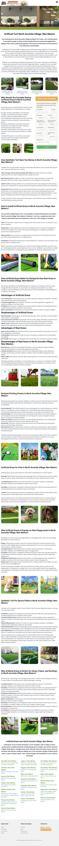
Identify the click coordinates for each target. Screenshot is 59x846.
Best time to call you (51, 133)
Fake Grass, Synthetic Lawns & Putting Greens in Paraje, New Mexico (9, 803)
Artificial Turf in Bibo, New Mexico (29, 776)
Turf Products (4, 831)
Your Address (40, 109)
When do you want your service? (52, 121)
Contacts (23, 827)
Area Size (50, 115)
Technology (3, 829)
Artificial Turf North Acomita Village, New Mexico (7, 93)
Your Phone (39, 133)
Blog (22, 829)
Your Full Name (40, 127)
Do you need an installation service (41, 121)
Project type (39, 115)
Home (2, 827)
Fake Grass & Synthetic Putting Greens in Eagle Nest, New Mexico (48, 793)
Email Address (51, 127)
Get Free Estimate (45, 829)
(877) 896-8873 (47, 827)
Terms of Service (24, 833)
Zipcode (53, 109)
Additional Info (40, 139)
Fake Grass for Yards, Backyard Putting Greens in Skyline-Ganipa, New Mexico (10, 795)
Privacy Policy (24, 831)
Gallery (2, 833)
